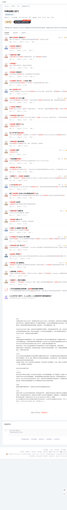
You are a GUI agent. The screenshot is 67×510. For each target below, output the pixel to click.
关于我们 (22, 451)
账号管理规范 (32, 456)
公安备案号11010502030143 (14, 454)
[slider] (12, 439)
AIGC (48, 17)
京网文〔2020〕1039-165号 (38, 454)
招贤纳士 (28, 451)
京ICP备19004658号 (26, 454)
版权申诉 (46, 456)
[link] (6, 6)
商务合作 (33, 451)
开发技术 (13, 6)
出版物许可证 (52, 456)
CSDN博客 (63, 449)
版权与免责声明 (39, 456)
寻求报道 (39, 451)
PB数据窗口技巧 (11, 11)
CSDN (51, 449)
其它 (18, 6)
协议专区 (45, 451)
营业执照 (58, 456)
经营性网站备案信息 (50, 454)
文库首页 (6, 6)
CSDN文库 (56, 449)
